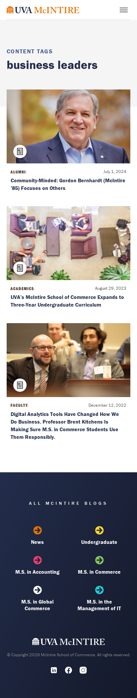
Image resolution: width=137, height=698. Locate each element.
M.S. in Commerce (99, 571)
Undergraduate (99, 542)
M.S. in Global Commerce (37, 604)
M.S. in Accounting (37, 571)
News (37, 542)
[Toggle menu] (123, 10)
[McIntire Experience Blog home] (43, 9)
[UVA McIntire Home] (68, 643)
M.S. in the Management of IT (99, 604)
